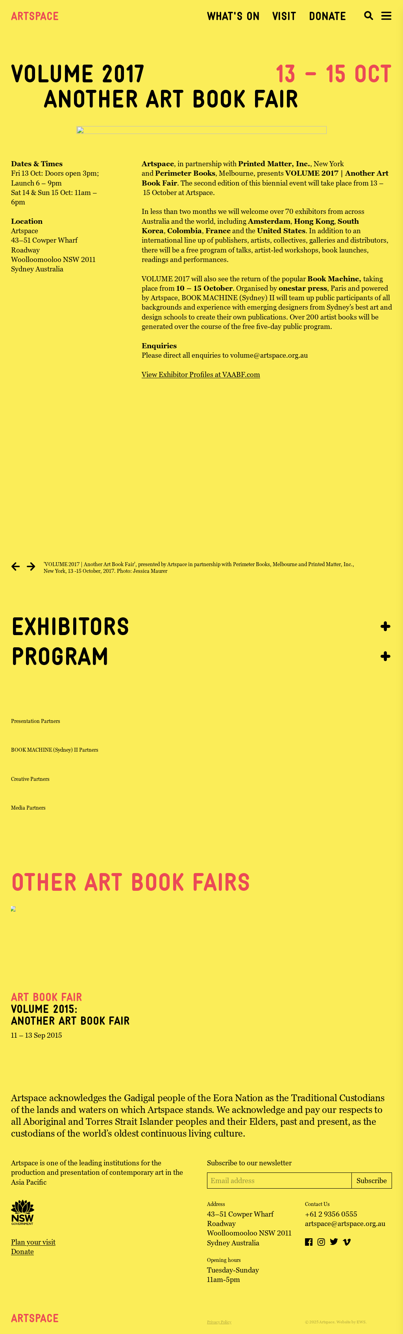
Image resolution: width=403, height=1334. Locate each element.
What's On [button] (233, 17)
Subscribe (372, 1180)
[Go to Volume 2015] (71, 945)
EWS (361, 1322)
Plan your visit (33, 1242)
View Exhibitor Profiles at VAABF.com (201, 374)
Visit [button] (284, 17)
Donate (22, 1251)
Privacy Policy (219, 1322)
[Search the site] (368, 15)
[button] (386, 15)
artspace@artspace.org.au (345, 1223)
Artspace (35, 17)
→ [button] (30, 567)
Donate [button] (327, 17)
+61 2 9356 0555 (331, 1214)
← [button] (15, 567)
